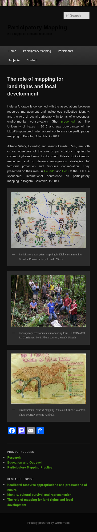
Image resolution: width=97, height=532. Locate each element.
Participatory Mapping (37, 27)
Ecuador (49, 171)
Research (14, 457)
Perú (65, 171)
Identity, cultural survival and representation (39, 494)
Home (12, 51)
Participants (65, 51)
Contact (31, 60)
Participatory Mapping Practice (29, 467)
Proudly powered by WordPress (48, 522)
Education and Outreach (25, 462)
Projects (14, 60)
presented (68, 121)
